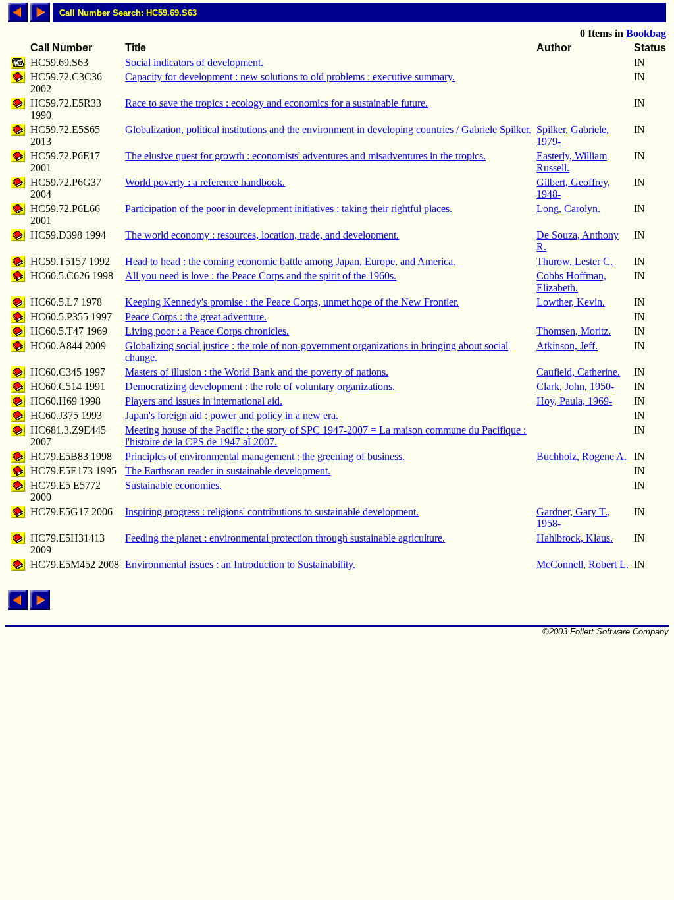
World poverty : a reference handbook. (205, 182)
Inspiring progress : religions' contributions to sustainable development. (272, 511)
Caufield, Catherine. (578, 372)
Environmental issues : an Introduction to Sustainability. (240, 564)
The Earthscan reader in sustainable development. (227, 470)
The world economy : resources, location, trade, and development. (262, 234)
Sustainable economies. (173, 485)
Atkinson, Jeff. (567, 345)
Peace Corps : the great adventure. (196, 316)
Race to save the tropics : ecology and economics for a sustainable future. (276, 103)
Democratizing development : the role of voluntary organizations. (260, 386)
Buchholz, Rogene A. (581, 456)
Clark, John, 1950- (575, 386)
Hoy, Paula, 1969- (574, 401)
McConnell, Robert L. (582, 564)
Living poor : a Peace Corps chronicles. (207, 331)
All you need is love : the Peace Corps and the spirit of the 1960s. (260, 275)
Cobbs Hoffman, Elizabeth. (571, 281)
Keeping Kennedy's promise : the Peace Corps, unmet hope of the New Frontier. (292, 302)
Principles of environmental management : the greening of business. (265, 456)
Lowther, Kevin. (570, 302)
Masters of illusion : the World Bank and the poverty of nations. (256, 372)
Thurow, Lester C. (574, 261)
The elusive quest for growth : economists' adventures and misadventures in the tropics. (305, 155)
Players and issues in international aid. (203, 401)
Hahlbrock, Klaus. (574, 538)
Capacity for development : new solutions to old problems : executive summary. (290, 76)
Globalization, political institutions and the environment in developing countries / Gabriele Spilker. (328, 129)
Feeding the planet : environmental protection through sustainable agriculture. (285, 538)
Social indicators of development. (194, 62)
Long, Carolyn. (568, 208)
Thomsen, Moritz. (573, 331)
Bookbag (646, 33)
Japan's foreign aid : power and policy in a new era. (231, 415)
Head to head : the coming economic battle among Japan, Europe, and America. (290, 261)
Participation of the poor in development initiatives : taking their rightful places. (288, 208)
